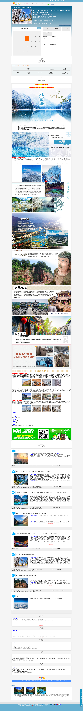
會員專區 (58, 0)
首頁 (24, 3)
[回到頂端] (81, 690)
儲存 (65, 25)
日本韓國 (32, 3)
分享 (61, 25)
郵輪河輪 (43, 3)
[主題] (81, 692)
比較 (69, 25)
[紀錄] (81, 701)
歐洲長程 (39, 3)
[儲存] (81, 703)
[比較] (81, 705)
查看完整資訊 (50, 502)
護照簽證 (62, 0)
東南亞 (36, 3)
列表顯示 (39, 28)
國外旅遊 (27, 3)
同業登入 (55, 0)
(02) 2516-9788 (41, 704)
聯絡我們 (51, 0)
